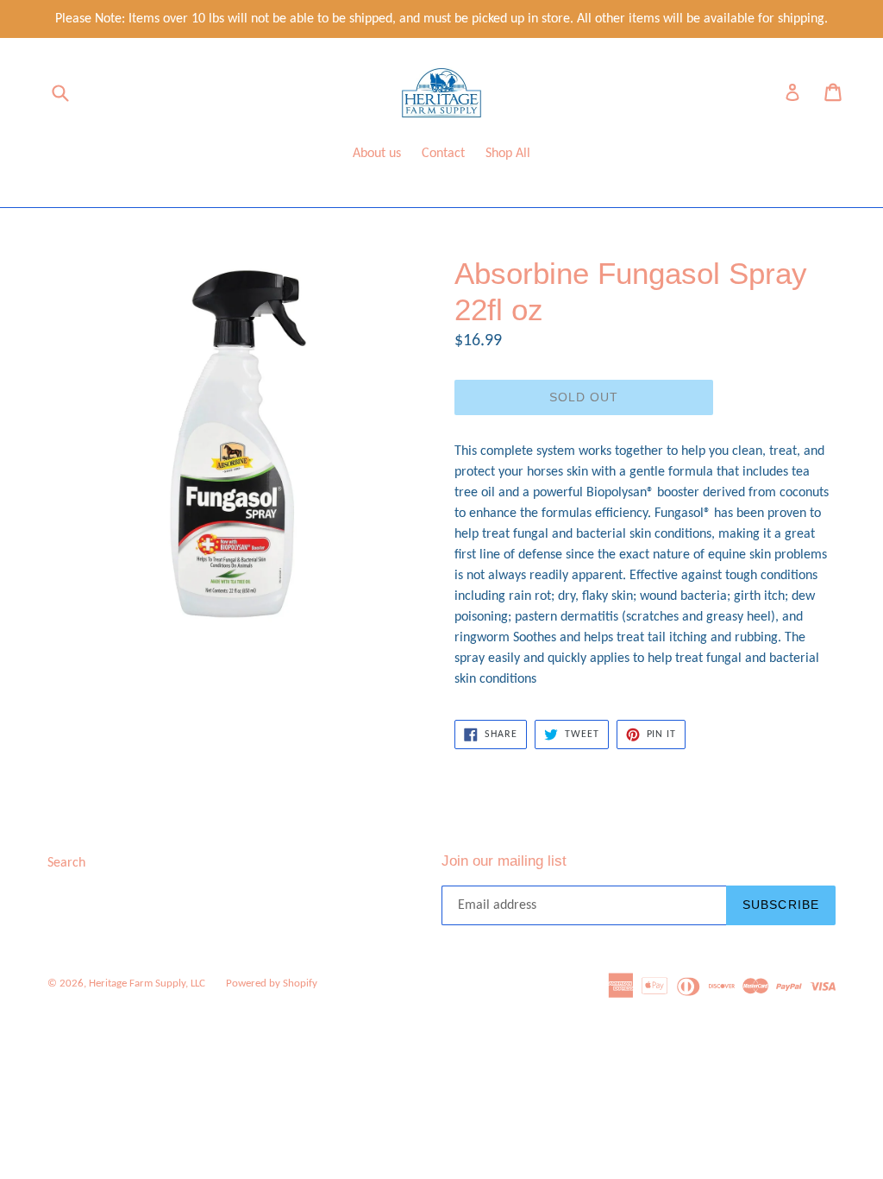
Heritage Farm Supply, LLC (147, 983)
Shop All (507, 154)
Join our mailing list (504, 861)
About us (377, 154)
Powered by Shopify (271, 983)
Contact (443, 154)
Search (66, 863)
